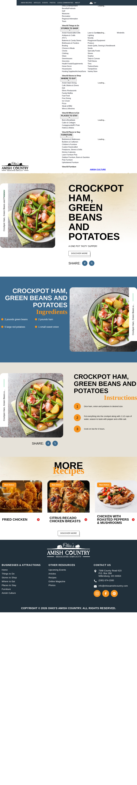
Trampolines (92, 69)
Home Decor (67, 66)
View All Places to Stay (71, 132)
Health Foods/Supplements (72, 64)
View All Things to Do (70, 25)
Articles (37, 3)
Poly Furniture (67, 160)
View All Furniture (69, 167)
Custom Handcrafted (70, 147)
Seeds (90, 48)
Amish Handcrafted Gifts (71, 33)
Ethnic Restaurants (69, 90)
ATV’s (64, 38)
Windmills (120, 33)
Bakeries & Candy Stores (71, 40)
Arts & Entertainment (70, 6)
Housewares (67, 69)
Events (45, 3)
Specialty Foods (94, 51)
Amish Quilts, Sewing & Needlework (101, 46)
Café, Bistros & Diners (70, 85)
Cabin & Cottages (68, 123)
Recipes (52, 577)
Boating (65, 46)
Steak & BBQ (67, 106)
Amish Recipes (26, 3)
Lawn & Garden (94, 33)
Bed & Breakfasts (68, 120)
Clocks (64, 51)
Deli (63, 88)
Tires (89, 64)
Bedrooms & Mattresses (71, 139)
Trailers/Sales (93, 66)
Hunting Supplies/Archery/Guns (74, 71)
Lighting (91, 35)
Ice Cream (66, 101)
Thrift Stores (92, 61)
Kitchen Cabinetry (69, 152)
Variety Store (92, 71)
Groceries (65, 61)
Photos (53, 3)
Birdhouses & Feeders (70, 43)
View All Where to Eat (70, 113)
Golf (63, 11)
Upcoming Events (57, 570)
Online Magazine (56, 581)
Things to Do (8, 574)
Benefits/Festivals (68, 8)
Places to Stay (9, 585)
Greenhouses (67, 58)
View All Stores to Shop (71, 76)
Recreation (66, 16)
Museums (65, 13)
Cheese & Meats (68, 48)
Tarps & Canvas (94, 58)
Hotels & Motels (68, 128)
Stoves (90, 53)
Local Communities (65, 3)
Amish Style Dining (69, 83)
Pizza (64, 103)
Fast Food (66, 96)
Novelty (90, 38)
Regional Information (70, 19)
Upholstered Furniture (70, 162)
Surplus (91, 56)
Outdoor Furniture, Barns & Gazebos (76, 157)
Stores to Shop (9, 577)
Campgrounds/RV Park (71, 125)
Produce (91, 43)
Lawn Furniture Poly (69, 155)
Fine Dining (66, 98)
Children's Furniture (69, 144)
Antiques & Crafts (68, 35)
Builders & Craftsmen (70, 142)
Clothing (65, 53)
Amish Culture (9, 593)
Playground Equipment (96, 40)
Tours (64, 21)
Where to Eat (8, 581)
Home (5, 570)
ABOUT (77, 3)
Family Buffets (67, 93)
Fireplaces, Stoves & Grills (72, 149)
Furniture (6, 589)
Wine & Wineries (68, 109)
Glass (64, 56)
